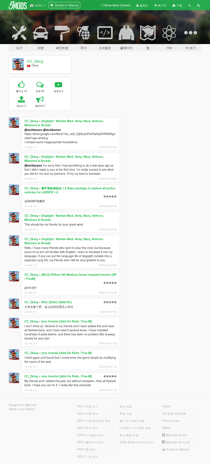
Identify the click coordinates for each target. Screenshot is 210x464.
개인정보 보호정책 (174, 413)
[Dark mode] (189, 5)
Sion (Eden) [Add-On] (56, 302)
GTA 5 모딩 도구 (87, 406)
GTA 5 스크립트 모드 (90, 435)
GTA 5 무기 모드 (87, 428)
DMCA (166, 428)
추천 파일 (126, 413)
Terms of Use (170, 421)
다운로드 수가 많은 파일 (135, 428)
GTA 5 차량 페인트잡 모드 (94, 421)
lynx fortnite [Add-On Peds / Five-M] (66, 321)
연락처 (166, 406)
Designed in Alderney (23, 405)
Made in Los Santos (22, 409)
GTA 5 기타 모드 (87, 456)
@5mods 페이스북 (177, 442)
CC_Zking (35, 61)
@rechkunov (33, 130)
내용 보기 (32, 147)
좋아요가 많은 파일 (132, 421)
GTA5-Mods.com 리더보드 (137, 442)
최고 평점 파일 (129, 435)
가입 (179, 5)
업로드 (143, 5)
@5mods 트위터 (176, 435)
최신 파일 (126, 406)
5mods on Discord (177, 449)
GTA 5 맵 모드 (86, 449)
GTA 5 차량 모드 (87, 413)
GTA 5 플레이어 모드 (90, 442)
